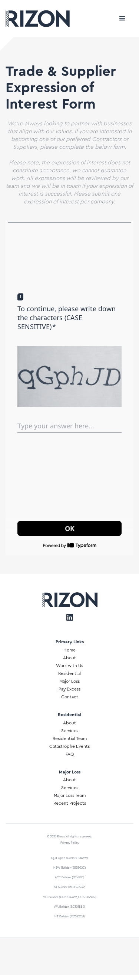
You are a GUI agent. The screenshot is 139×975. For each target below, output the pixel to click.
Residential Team (70, 738)
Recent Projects (69, 803)
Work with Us (69, 665)
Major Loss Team (70, 795)
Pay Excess (69, 689)
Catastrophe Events (69, 746)
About (69, 658)
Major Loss (69, 681)
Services (69, 730)
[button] (122, 18)
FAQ (70, 754)
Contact (69, 697)
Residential (69, 673)
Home (69, 650)
